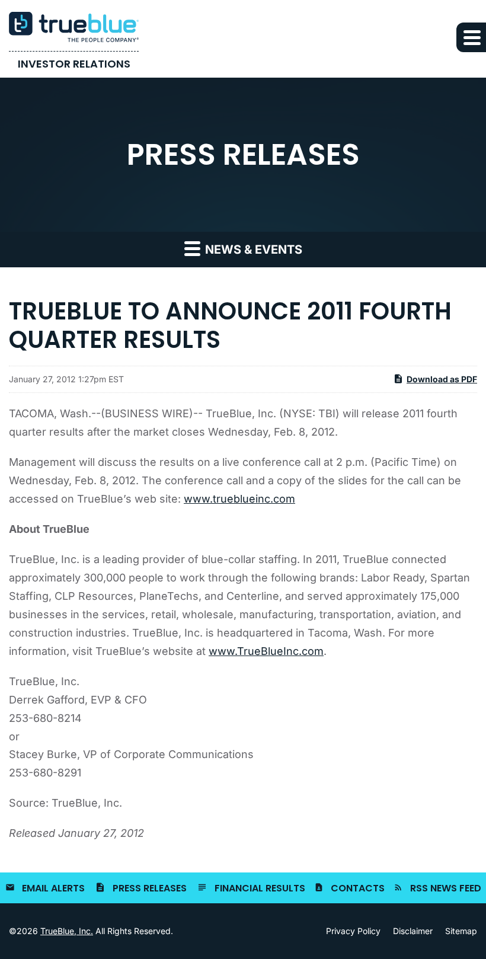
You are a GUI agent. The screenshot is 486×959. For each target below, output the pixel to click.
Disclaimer (413, 931)
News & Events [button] (252, 249)
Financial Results (260, 888)
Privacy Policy (353, 931)
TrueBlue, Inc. (66, 931)
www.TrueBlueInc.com (266, 651)
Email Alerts (53, 888)
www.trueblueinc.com (239, 499)
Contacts (358, 888)
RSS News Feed (445, 888)
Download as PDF (442, 379)
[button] (471, 37)
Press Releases (150, 888)
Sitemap (461, 931)
